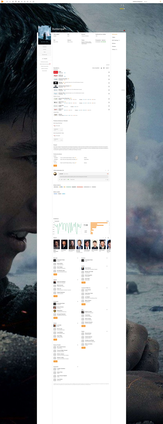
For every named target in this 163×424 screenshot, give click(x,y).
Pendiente (44, 46)
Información (114, 34)
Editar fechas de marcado (45, 64)
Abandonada (44, 54)
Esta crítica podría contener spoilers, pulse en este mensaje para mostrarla (73, 176)
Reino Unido (55, 41)
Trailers (113, 37)
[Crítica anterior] (105, 170)
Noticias (114, 43)
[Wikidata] (94, 187)
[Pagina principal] (2, 2)
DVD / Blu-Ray (116, 40)
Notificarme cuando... (45, 61)
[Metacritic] (74, 187)
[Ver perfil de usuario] (55, 173)
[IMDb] (64, 187)
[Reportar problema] (101, 68)
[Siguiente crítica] (108, 170)
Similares (114, 46)
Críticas (114, 49)
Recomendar (44, 70)
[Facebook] (55, 194)
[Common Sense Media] (88, 187)
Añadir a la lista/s (44, 68)
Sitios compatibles (95, 67)
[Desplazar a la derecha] (105, 238)
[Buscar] (160, 2)
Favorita (44, 49)
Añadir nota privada (44, 66)
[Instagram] (60, 194)
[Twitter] (64, 194)
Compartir (45, 58)
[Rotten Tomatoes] (80, 187)
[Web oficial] (56, 187)
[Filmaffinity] (61, 187)
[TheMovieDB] (69, 187)
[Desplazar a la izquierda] (103, 238)
